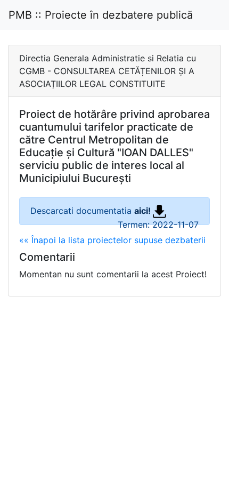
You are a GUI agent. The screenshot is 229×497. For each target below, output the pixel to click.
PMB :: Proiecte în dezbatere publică (101, 15)
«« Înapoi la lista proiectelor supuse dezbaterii (112, 240)
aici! (143, 210)
